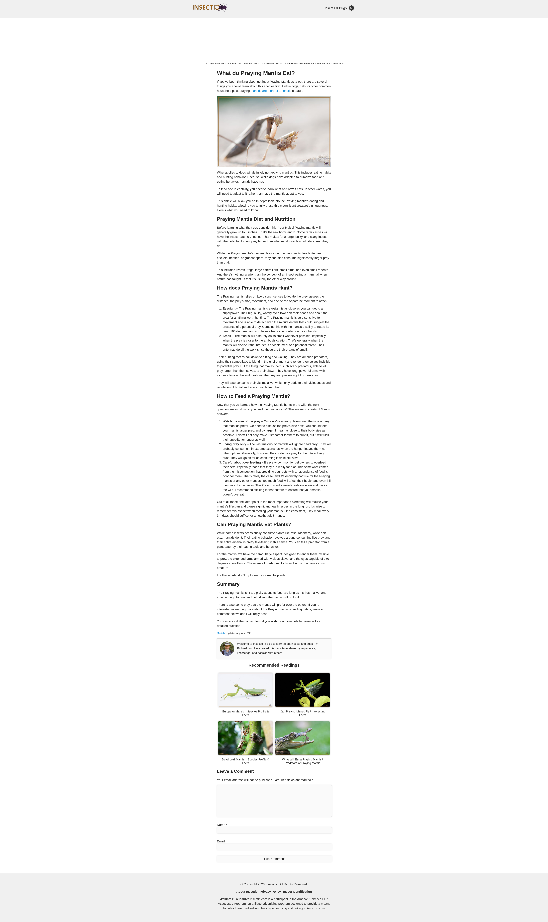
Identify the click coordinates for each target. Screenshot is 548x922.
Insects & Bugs (336, 8)
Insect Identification (297, 891)
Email (222, 841)
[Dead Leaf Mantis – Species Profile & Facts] (245, 754)
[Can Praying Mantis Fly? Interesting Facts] (302, 706)
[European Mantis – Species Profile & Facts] (245, 706)
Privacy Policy (270, 891)
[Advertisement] (274, 39)
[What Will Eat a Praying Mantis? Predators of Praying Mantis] (302, 754)
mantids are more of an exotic (271, 91)
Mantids (221, 633)
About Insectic (246, 891)
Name (222, 825)
